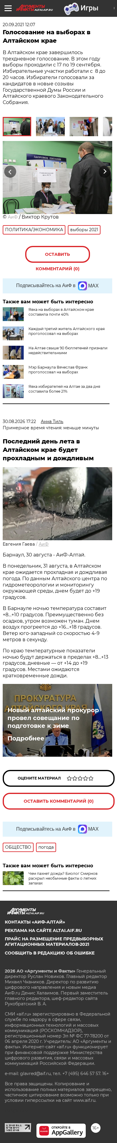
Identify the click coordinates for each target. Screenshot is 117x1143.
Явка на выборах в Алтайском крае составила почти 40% (61, 312)
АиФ (13, 217)
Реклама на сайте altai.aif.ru (43, 930)
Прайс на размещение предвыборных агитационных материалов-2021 (54, 941)
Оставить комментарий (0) (58, 257)
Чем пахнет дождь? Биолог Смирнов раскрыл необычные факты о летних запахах (63, 878)
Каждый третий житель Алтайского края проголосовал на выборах (66, 331)
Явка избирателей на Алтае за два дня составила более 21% (64, 389)
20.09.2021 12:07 (19, 24)
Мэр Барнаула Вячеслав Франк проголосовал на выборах (58, 369)
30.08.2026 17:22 (19, 421)
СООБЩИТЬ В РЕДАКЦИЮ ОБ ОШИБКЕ (49, 953)
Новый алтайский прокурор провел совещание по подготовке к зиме (53, 717)
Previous (9, 172)
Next (105, 172)
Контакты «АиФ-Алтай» (35, 922)
